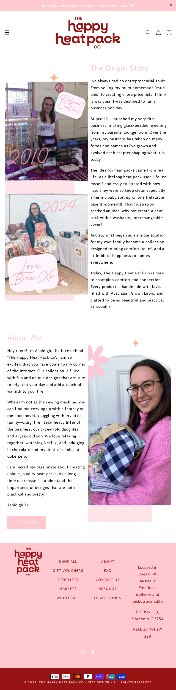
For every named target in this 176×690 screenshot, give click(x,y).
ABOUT (108, 562)
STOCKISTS (68, 580)
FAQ (108, 571)
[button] (7, 32)
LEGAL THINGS (107, 598)
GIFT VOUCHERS (68, 571)
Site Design (99, 682)
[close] (171, 5)
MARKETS (68, 589)
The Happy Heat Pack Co (61, 682)
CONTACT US (108, 580)
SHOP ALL (68, 562)
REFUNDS (108, 589)
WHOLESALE (68, 598)
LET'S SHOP (26, 522)
